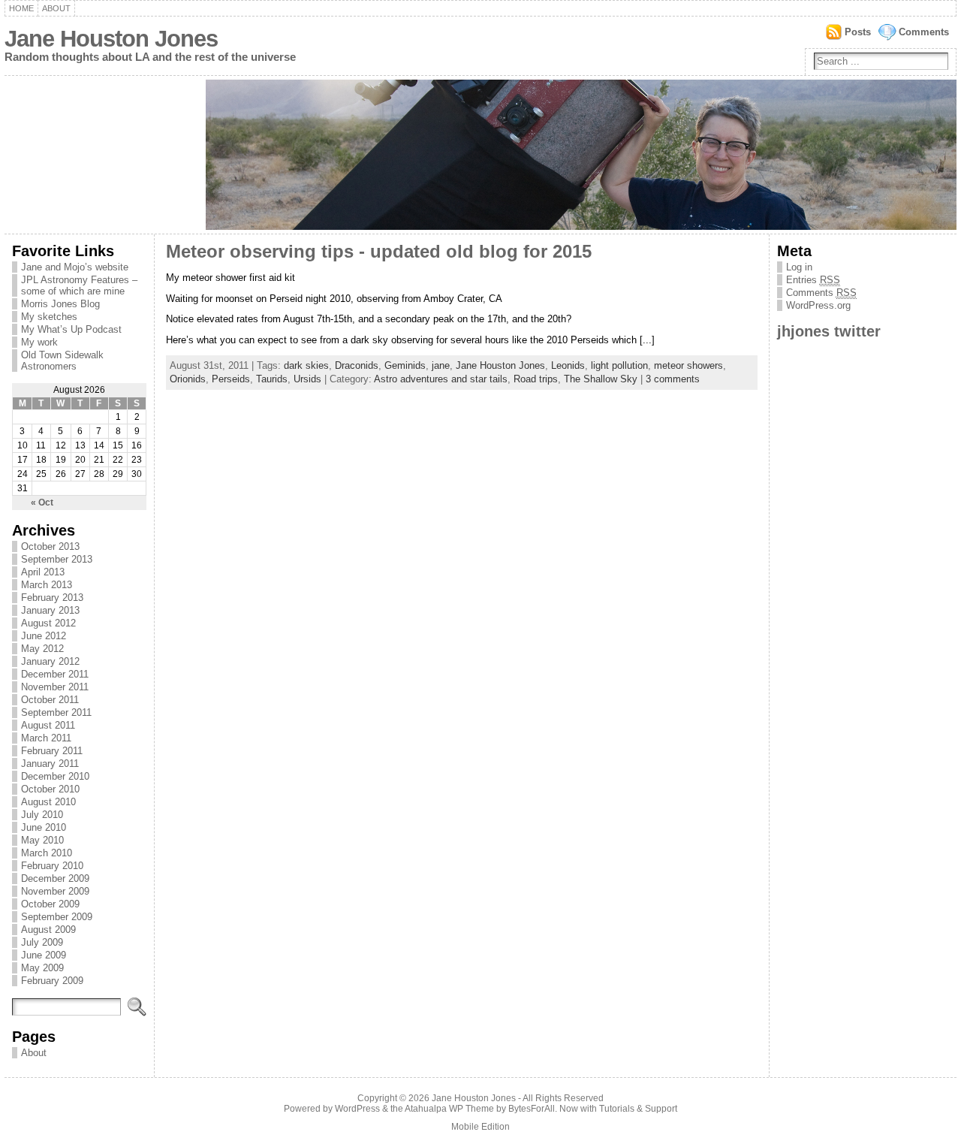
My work (39, 342)
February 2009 (52, 980)
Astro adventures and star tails (441, 379)
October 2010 (50, 789)
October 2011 (50, 699)
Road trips (536, 379)
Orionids (188, 379)
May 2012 (42, 648)
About (56, 8)
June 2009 (43, 955)
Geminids (405, 365)
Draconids (356, 365)
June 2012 (43, 635)
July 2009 (42, 942)
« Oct (42, 502)
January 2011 (50, 763)
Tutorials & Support (638, 1108)
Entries (813, 279)
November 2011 (55, 687)
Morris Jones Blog (60, 303)
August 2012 (48, 623)
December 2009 (55, 878)
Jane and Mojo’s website (74, 267)
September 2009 (56, 916)
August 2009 (48, 929)
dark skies (306, 365)
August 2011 (48, 725)
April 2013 (43, 572)
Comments (924, 32)
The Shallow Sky (600, 379)
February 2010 (52, 865)
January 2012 (50, 661)
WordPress (357, 1108)
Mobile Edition (480, 1126)
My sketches (49, 316)
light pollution (619, 365)
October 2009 (50, 904)
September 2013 (56, 559)
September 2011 (56, 712)
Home (21, 8)
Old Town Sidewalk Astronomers (62, 360)
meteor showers (688, 365)
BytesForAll (531, 1108)
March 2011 (46, 738)
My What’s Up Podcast (71, 329)
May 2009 (42, 967)
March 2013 (46, 584)
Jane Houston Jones (111, 39)
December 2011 (55, 674)
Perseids (231, 379)
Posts (858, 32)
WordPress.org (818, 305)
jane (441, 365)
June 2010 (43, 827)
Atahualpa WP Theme (449, 1108)
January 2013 (50, 610)
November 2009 (55, 891)
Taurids (272, 379)
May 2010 (42, 840)
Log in (799, 267)
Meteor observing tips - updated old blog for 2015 (379, 251)
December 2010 (55, 776)
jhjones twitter (829, 331)
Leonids (568, 365)
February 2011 (52, 750)
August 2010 (48, 801)
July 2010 (42, 814)
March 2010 (46, 853)
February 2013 (52, 597)
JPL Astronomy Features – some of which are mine (79, 285)
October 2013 (50, 546)
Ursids (307, 379)
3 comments (673, 379)
